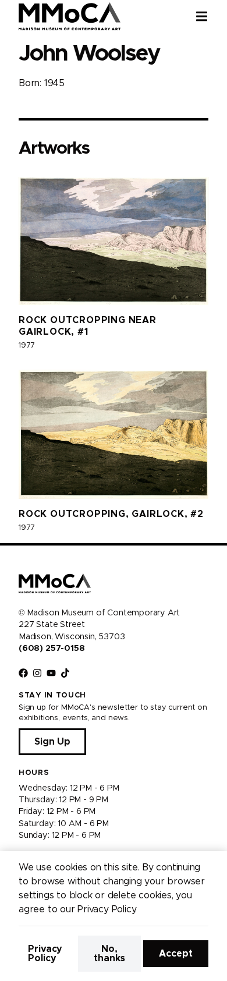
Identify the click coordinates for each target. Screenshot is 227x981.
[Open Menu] (211, 16)
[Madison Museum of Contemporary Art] (69, 16)
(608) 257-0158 (51, 648)
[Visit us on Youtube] (51, 673)
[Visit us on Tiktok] (65, 673)
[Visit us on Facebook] (23, 673)
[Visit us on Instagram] (37, 673)
